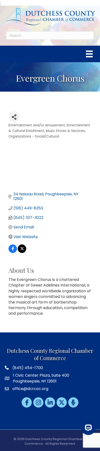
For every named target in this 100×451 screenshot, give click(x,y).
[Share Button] (13, 116)
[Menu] (89, 54)
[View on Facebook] (12, 251)
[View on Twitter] (22, 251)
